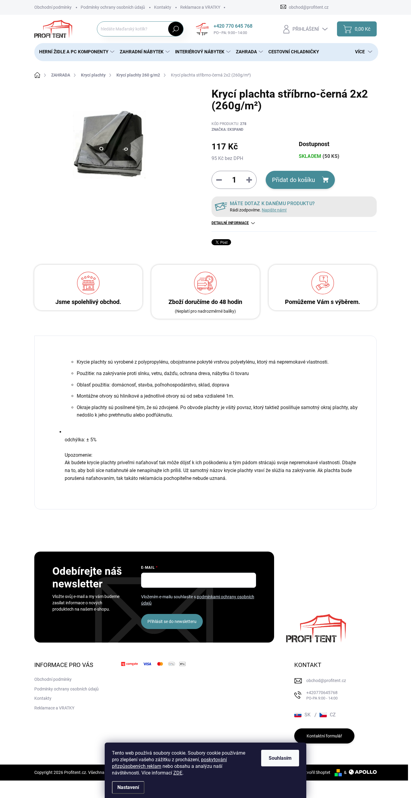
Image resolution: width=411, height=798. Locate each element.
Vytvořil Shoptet (315, 772)
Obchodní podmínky (53, 7)
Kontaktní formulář (324, 736)
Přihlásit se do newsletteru (171, 621)
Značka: (227, 129)
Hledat (175, 29)
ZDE (177, 773)
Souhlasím (280, 758)
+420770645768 (322, 695)
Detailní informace (230, 223)
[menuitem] (74, 52)
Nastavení (128, 787)
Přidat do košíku (293, 179)
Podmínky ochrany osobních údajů (113, 7)
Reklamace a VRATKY (200, 7)
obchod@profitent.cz (326, 680)
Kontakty (162, 7)
